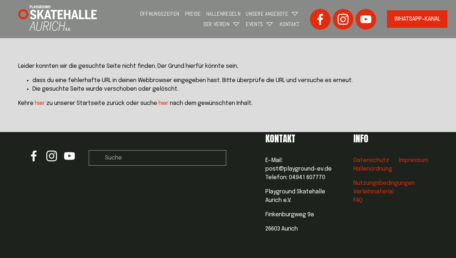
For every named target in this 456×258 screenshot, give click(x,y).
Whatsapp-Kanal (417, 19)
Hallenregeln (223, 13)
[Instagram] (343, 19)
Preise (193, 13)
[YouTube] (366, 19)
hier (40, 103)
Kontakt (289, 24)
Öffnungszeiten (159, 13)
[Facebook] (320, 19)
